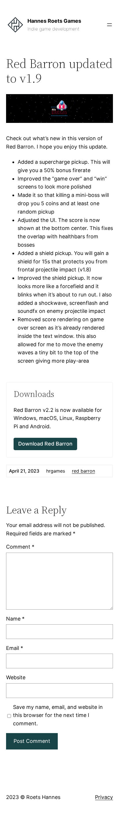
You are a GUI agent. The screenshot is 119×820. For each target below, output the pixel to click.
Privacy (104, 797)
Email (14, 648)
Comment (20, 547)
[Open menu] (109, 24)
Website (15, 677)
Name (15, 619)
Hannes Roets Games (54, 21)
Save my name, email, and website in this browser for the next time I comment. (58, 715)
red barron (83, 471)
